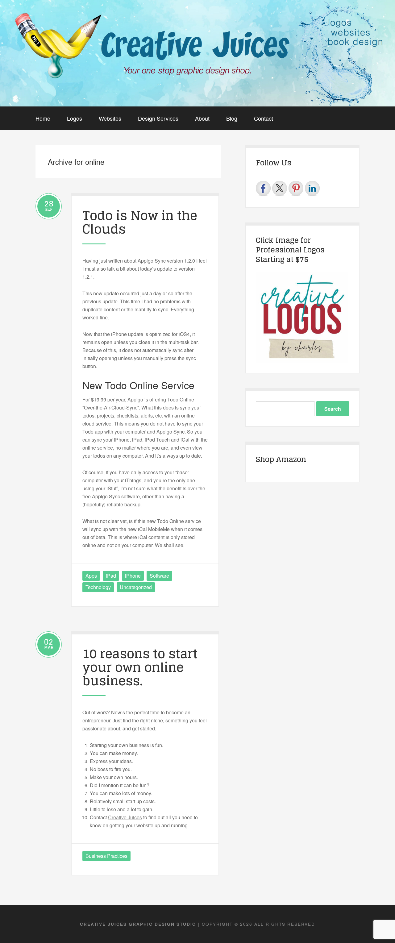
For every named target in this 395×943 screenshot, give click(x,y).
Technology (98, 587)
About (202, 118)
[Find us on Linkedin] (312, 188)
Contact (263, 118)
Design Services (158, 118)
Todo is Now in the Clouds (139, 222)
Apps (91, 575)
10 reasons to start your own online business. (140, 667)
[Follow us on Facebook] (263, 188)
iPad (111, 575)
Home (42, 118)
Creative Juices (125, 817)
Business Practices (106, 855)
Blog (231, 118)
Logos (74, 118)
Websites (110, 118)
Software (159, 575)
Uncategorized (136, 587)
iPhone (133, 575)
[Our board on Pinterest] (296, 188)
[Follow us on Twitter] (279, 188)
